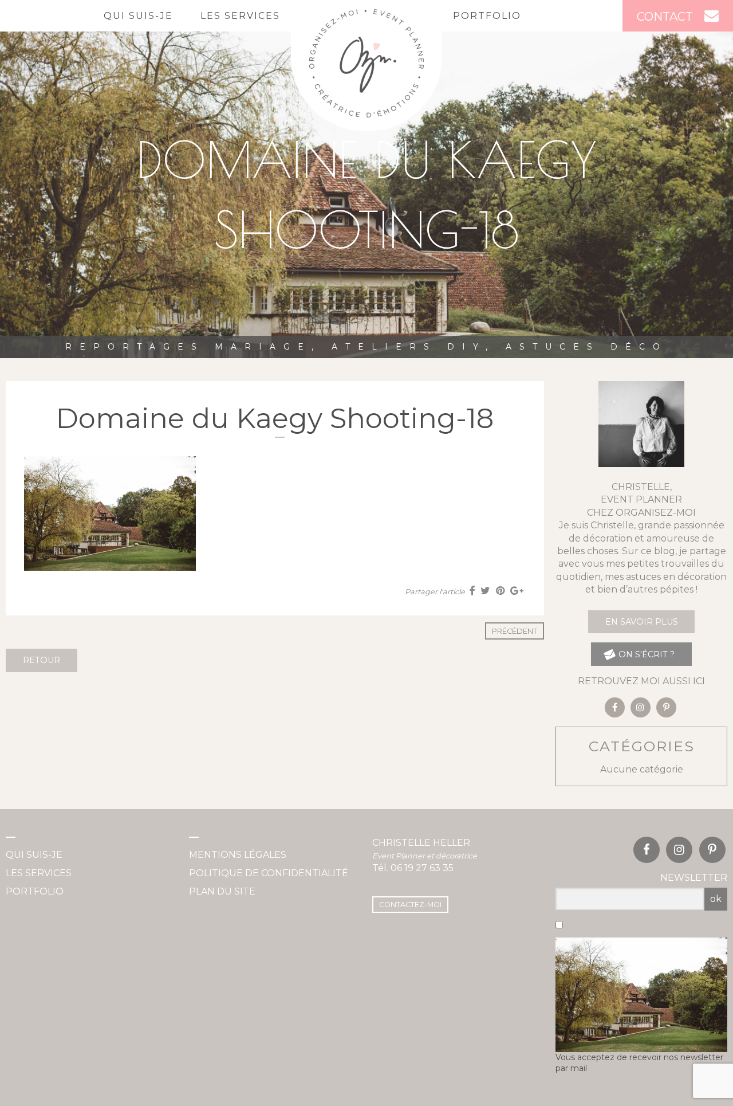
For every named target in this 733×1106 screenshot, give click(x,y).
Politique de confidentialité (268, 873)
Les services (240, 15)
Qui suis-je (138, 15)
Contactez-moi (410, 904)
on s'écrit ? (645, 654)
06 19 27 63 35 (422, 867)
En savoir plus (641, 622)
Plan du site (222, 891)
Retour (41, 660)
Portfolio (487, 15)
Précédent (514, 631)
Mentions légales (237, 854)
